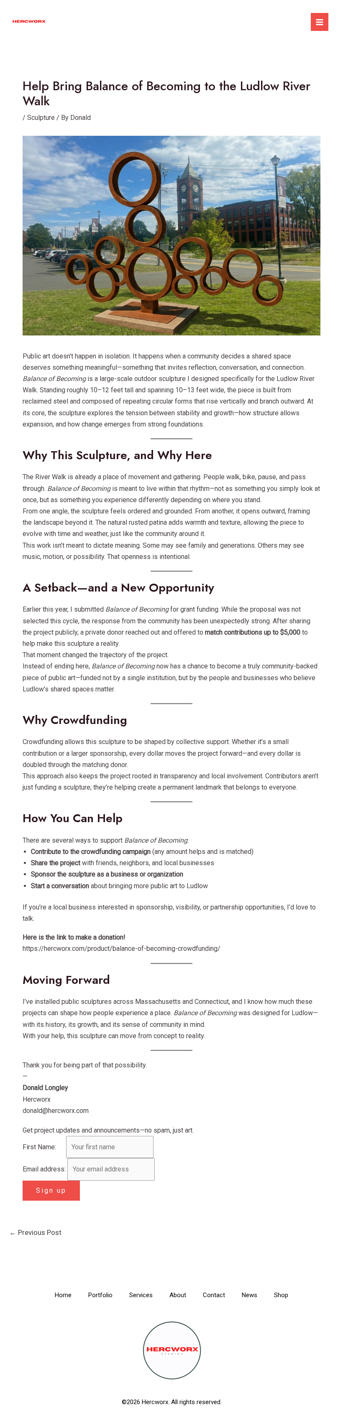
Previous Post (35, 1232)
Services (141, 1295)
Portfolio (100, 1295)
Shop (281, 1295)
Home (63, 1295)
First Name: (43, 1147)
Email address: (45, 1169)
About (177, 1295)
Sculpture (41, 118)
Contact (214, 1295)
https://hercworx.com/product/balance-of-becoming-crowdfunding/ (121, 949)
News (249, 1295)
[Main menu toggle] (319, 21)
